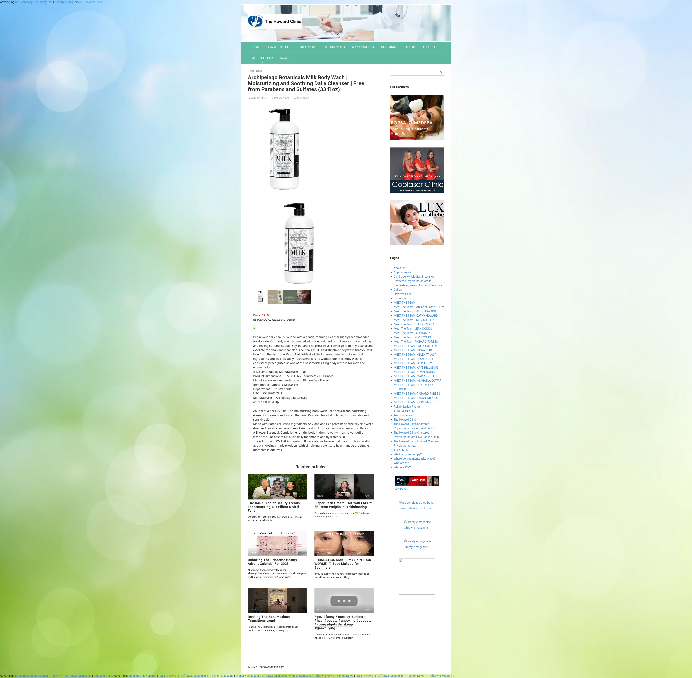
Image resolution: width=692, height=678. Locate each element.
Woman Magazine (300, 675)
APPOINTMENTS (363, 47)
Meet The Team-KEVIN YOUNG (413, 337)
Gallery (398, 289)
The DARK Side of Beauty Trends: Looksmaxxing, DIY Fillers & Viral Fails (274, 507)
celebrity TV (44, 2)
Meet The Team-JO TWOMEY (412, 333)
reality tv (400, 489)
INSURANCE (388, 47)
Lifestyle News (324, 675)
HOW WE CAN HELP (279, 47)
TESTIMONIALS (335, 47)
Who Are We (401, 463)
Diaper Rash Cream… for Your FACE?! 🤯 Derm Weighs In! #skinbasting (343, 505)
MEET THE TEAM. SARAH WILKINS (416, 398)
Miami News (168, 675)
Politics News (415, 675)
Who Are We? (402, 467)
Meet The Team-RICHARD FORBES (416, 341)
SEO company (24, 2)
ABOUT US (429, 47)
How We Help (402, 294)
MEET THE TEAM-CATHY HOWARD (416, 315)
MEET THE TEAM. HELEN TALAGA (415, 354)
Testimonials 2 (403, 415)
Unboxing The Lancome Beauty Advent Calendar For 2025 (272, 562)
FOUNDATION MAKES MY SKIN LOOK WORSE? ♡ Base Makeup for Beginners (342, 564)
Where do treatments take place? (414, 458)
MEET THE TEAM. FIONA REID (413, 350)
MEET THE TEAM (262, 58)
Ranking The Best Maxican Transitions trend (269, 619)
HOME (255, 47)
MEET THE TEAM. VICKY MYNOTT (415, 402)
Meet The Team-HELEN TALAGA (414, 324)
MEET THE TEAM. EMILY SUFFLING (416, 346)
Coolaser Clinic (93, 2)
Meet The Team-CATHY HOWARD (415, 311)
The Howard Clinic (405, 419)
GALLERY (410, 47)
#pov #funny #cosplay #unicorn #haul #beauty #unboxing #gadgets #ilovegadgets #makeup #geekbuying (342, 622)
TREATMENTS (308, 47)
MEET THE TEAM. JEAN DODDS (414, 359)
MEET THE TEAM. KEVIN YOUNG (414, 372)
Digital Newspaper (247, 675)
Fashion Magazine (222, 675)
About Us (399, 268)
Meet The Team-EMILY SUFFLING (415, 320)
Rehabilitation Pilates (407, 406)
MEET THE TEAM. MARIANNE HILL (416, 376)
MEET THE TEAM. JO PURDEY (413, 363)
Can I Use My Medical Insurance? (415, 276)
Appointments (402, 272)
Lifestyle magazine (416, 527)
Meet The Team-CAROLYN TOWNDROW (419, 307)
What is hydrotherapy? (408, 454)
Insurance (400, 298)
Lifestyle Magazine (67, 2)
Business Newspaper (142, 675)
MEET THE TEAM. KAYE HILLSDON (416, 367)
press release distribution (416, 508)
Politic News (344, 675)
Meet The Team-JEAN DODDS (413, 328)
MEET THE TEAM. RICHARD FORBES (417, 393)
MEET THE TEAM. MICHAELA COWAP (418, 380)
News (284, 58)
